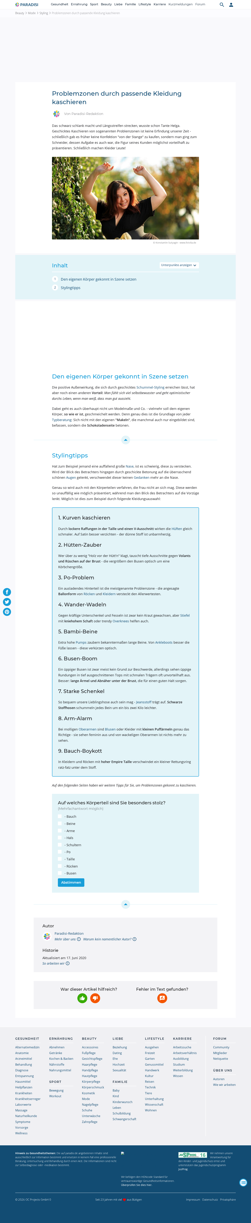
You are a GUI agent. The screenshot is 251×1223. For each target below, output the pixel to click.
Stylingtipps (70, 287)
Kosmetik (88, 1093)
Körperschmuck (93, 1087)
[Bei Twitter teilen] (7, 602)
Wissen (178, 1076)
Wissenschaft (154, 1105)
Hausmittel (23, 1082)
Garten (150, 1059)
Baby (116, 1090)
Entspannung (24, 1076)
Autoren (219, 1079)
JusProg (183, 1169)
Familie (130, 4)
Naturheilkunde (26, 1116)
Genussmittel (154, 1065)
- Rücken (71, 866)
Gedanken (141, 477)
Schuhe (87, 1110)
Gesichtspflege (92, 1059)
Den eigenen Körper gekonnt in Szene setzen (98, 279)
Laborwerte (23, 1105)
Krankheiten (23, 1093)
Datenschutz (210, 1199)
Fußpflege (89, 1053)
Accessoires (90, 1047)
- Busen (70, 873)
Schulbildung (122, 1113)
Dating (117, 1053)
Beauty (106, 4)
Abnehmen (56, 1047)
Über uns (222, 1070)
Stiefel (185, 615)
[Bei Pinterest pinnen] (7, 612)
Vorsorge (21, 1127)
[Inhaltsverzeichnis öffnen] (243, 1183)
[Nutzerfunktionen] (231, 4)
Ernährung (79, 4)
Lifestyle (145, 4)
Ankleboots (164, 642)
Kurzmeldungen (180, 4)
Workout (55, 1096)
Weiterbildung (183, 1070)
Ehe (115, 1059)
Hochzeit (119, 1065)
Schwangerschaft (124, 1119)
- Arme (69, 831)
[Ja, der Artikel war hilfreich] (82, 998)
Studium (179, 1065)
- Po (67, 852)
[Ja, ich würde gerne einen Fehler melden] (162, 998)
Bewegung (56, 1090)
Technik (150, 1087)
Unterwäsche (91, 1116)
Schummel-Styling (150, 387)
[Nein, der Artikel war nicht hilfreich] (95, 998)
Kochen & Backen (61, 1059)
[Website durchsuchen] (222, 4)
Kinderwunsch (122, 1102)
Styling (44, 13)
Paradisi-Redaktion (69, 933)
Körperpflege (91, 1082)
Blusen (110, 729)
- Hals (68, 838)
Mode (32, 13)
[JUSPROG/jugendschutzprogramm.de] (192, 1155)
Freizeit (150, 1053)
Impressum (193, 1199)
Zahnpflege (89, 1122)
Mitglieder (220, 1053)
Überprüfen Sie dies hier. (136, 1185)
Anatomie (22, 1053)
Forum (200, 4)
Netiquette (220, 1059)
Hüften (177, 528)
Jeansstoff (143, 702)
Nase (130, 466)
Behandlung (23, 1065)
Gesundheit (59, 4)
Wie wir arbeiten (224, 1085)
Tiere (148, 1093)
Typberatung (61, 420)
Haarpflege (89, 1065)
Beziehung (120, 1047)
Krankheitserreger (28, 1099)
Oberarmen (87, 729)
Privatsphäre (228, 1199)
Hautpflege (89, 1076)
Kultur (149, 1076)
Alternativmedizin (27, 1047)
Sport (94, 4)
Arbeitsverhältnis (185, 1053)
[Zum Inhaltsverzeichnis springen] (125, 440)
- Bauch (70, 816)
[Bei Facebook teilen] (7, 592)
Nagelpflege (90, 1105)
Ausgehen (152, 1047)
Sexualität (119, 1070)
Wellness (21, 1133)
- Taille (69, 859)
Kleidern (109, 594)
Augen (71, 477)
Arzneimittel (23, 1059)
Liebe (118, 4)
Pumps (81, 642)
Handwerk (152, 1070)
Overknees (121, 621)
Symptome (22, 1122)
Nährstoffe (56, 1065)
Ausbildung (181, 1059)
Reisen (149, 1082)
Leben (117, 1108)
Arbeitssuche (182, 1047)
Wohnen (151, 1110)
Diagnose (21, 1070)
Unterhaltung (154, 1099)
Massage (21, 1110)
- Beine (69, 823)
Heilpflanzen (23, 1087)
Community (221, 1047)
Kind (116, 1096)
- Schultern (72, 845)
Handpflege (90, 1070)
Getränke (55, 1053)
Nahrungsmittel (60, 1070)
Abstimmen (71, 883)
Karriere (160, 4)
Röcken (89, 594)
